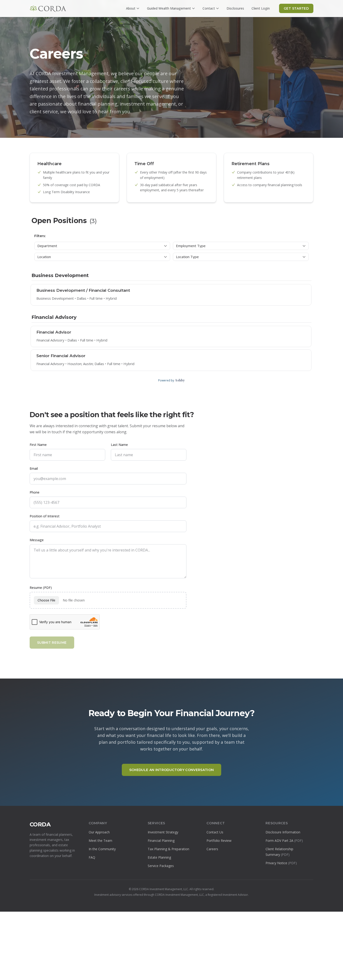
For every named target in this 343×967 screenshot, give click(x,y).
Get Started (296, 8)
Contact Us (214, 832)
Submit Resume (52, 642)
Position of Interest (45, 516)
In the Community (102, 849)
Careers (212, 849)
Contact (209, 8)
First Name (38, 444)
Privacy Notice (281, 863)
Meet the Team (100, 840)
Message (37, 540)
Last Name (119, 444)
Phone (34, 492)
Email (34, 468)
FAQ (92, 857)
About (130, 8)
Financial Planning (161, 840)
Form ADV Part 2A (284, 840)
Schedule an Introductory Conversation (171, 770)
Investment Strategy (163, 832)
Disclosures (235, 8)
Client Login (261, 8)
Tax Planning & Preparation (168, 849)
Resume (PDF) (41, 587)
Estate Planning (159, 857)
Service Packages (161, 866)
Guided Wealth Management (169, 8)
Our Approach (99, 832)
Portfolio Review (218, 840)
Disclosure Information (283, 832)
